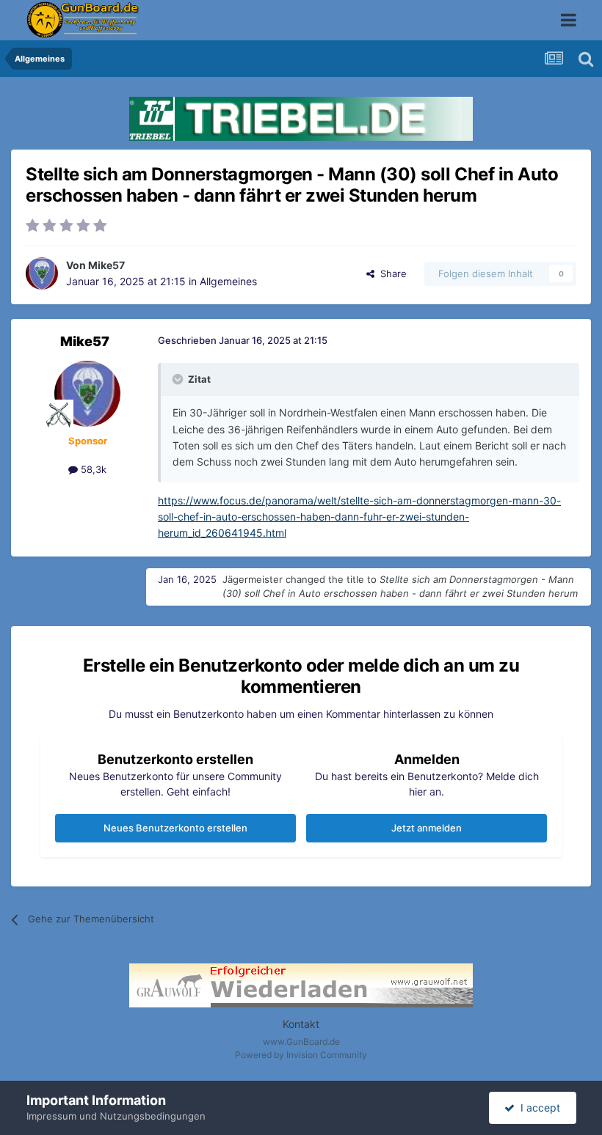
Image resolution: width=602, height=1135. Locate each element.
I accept (537, 1107)
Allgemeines (228, 281)
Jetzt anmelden (426, 828)
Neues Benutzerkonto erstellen (175, 828)
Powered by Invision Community (301, 1054)
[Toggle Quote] (179, 379)
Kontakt (301, 1024)
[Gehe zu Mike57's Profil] (42, 273)
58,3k (92, 469)
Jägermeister (252, 579)
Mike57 (106, 265)
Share (390, 273)
